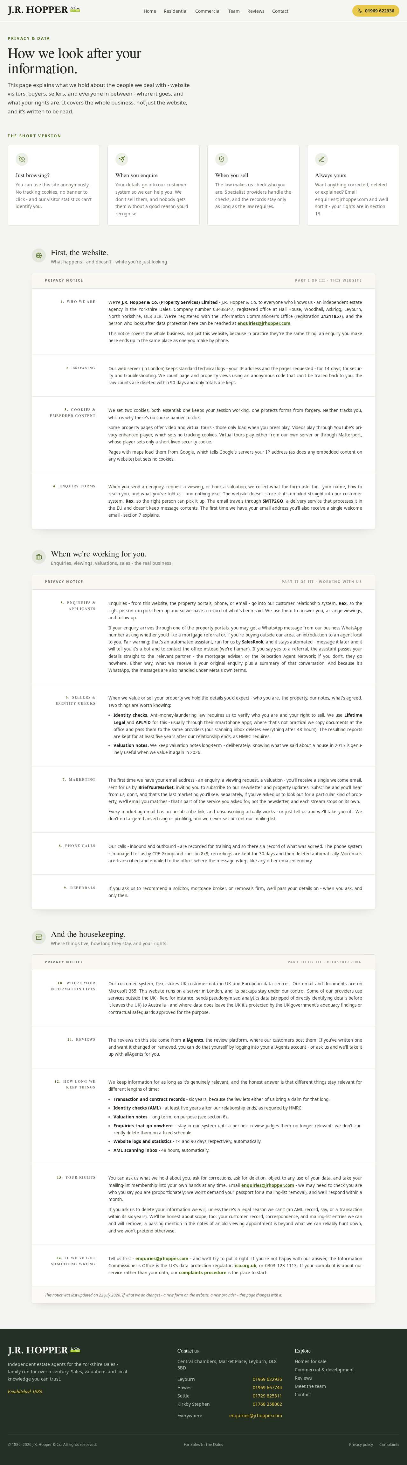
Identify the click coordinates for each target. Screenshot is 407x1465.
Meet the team (310, 1386)
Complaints (389, 1444)
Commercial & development (324, 1370)
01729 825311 (267, 1396)
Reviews (256, 11)
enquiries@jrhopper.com (264, 323)
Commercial (208, 11)
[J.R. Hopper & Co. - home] (44, 10)
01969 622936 (267, 1379)
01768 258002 (267, 1404)
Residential (176, 11)
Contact (280, 11)
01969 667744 (267, 1387)
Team (234, 11)
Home (150, 11)
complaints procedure (202, 1272)
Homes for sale (311, 1361)
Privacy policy (361, 1444)
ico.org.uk (245, 1265)
